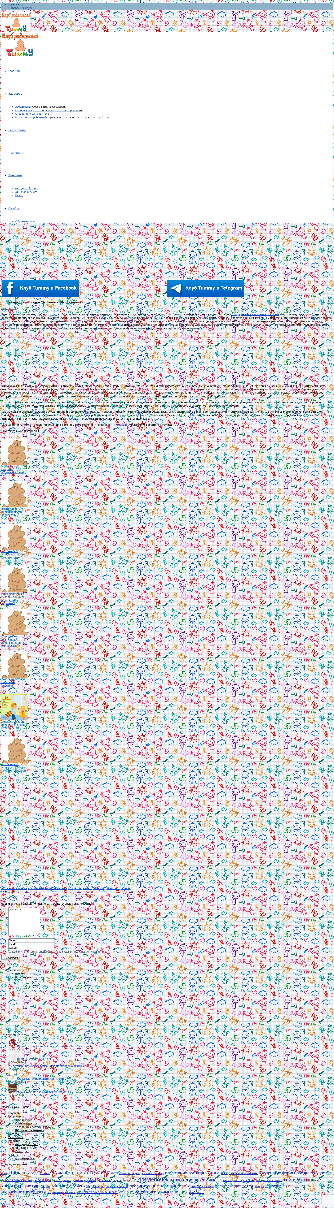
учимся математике (138, 1191)
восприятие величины (239, 1173)
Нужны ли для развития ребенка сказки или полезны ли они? (56, 1046)
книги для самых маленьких (269, 1180)
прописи (137, 1185)
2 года (33, 1172)
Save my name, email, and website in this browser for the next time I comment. (59, 951)
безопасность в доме (129, 1173)
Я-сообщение (74, 418)
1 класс (18, 1172)
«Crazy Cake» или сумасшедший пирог (41, 1091)
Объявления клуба (20, 8)
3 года (57, 1172)
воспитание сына (56, 888)
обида (72, 888)
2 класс (45, 1173)
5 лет (85, 1172)
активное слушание (14, 888)
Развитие (15, 175)
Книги (19, 195)
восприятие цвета (313, 1172)
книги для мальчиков (195, 1179)
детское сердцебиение (84, 1180)
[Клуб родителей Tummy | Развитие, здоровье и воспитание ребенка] (15, 22)
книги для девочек (146, 1179)
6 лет (100, 1172)
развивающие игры (168, 1186)
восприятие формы (277, 1172)
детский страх (42, 1180)
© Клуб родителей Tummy (18, 1205)
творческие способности (23, 1191)
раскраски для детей (234, 1185)
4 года (71, 1172)
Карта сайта (15, 4)
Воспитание (17, 130)
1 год (5, 1173)
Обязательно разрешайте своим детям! (42, 1078)
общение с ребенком (91, 888)
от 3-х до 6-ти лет (26, 192)
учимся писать (172, 1191)
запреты (117, 1180)
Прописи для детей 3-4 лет (34, 1059)
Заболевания (41, 106)
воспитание (35, 888)
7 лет (112, 1172)
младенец (45, 1186)
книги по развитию (20, 1186)
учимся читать (196, 1192)
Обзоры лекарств (49, 110)
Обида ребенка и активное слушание (255, 314)
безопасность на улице (153, 1173)
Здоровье (15, 93)
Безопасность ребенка (62, 117)
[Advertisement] (167, 250)
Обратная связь (25, 221)
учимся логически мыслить (97, 1192)
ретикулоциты (261, 1186)
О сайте (13, 208)
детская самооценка (16, 1180)
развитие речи (202, 1186)
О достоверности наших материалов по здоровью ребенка (46, 1065)
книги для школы (301, 1179)
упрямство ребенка (118, 888)
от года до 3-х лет (26, 188)
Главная (14, 71)
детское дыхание (62, 1180)
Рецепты (20, 973)
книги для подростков (239, 1180)
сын (286, 1186)
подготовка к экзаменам (114, 1186)
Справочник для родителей (33, 113)
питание (96, 1186)
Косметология (24, 977)
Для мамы (14, 970)
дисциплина (104, 1180)
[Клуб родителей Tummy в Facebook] (40, 296)
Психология (16, 153)
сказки (275, 1185)
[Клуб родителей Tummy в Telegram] (205, 296)
